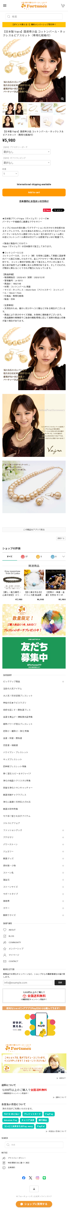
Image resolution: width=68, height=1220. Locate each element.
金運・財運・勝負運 (12, 738)
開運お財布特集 (10, 809)
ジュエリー (8, 851)
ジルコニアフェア (11, 823)
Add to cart (34, 192)
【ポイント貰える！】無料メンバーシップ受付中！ (34, 24)
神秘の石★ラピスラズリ (14, 703)
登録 (60, 983)
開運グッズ (8, 858)
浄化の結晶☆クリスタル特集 (17, 781)
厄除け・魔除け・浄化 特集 (16, 731)
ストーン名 (8, 873)
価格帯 (6, 901)
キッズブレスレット (12, 759)
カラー (6, 908)
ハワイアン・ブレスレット (15, 752)
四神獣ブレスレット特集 (14, 766)
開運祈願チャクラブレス (14, 795)
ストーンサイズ (10, 887)
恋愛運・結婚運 (10, 745)
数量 (4, 169)
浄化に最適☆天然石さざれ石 (17, 802)
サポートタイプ (10, 894)
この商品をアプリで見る (34, 530)
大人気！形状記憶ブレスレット (18, 696)
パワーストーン (10, 844)
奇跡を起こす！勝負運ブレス (17, 710)
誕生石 (6, 880)
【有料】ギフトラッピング (14, 158)
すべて (9, 556)
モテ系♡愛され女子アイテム (16, 816)
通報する (61, 538)
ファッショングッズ (12, 830)
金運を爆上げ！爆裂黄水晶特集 (18, 717)
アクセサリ (8, 837)
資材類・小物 (9, 865)
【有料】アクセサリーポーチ (15, 147)
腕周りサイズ (9, 915)
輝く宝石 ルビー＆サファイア (17, 773)
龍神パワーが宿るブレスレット (18, 724)
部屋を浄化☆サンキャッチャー (18, 788)
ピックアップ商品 (11, 681)
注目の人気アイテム (12, 688)
